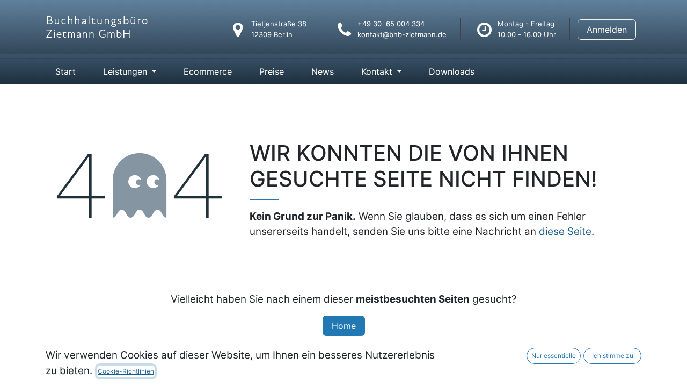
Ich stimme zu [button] (612, 356)
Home (344, 325)
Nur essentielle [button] (553, 356)
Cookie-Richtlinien (126, 371)
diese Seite (565, 231)
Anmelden (607, 29)
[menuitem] (65, 71)
